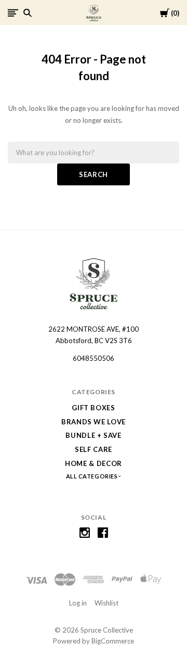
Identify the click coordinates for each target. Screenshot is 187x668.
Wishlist (106, 603)
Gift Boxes (93, 408)
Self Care (93, 449)
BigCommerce (112, 641)
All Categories (92, 476)
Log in (78, 603)
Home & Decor (93, 463)
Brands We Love (93, 422)
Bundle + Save (93, 435)
